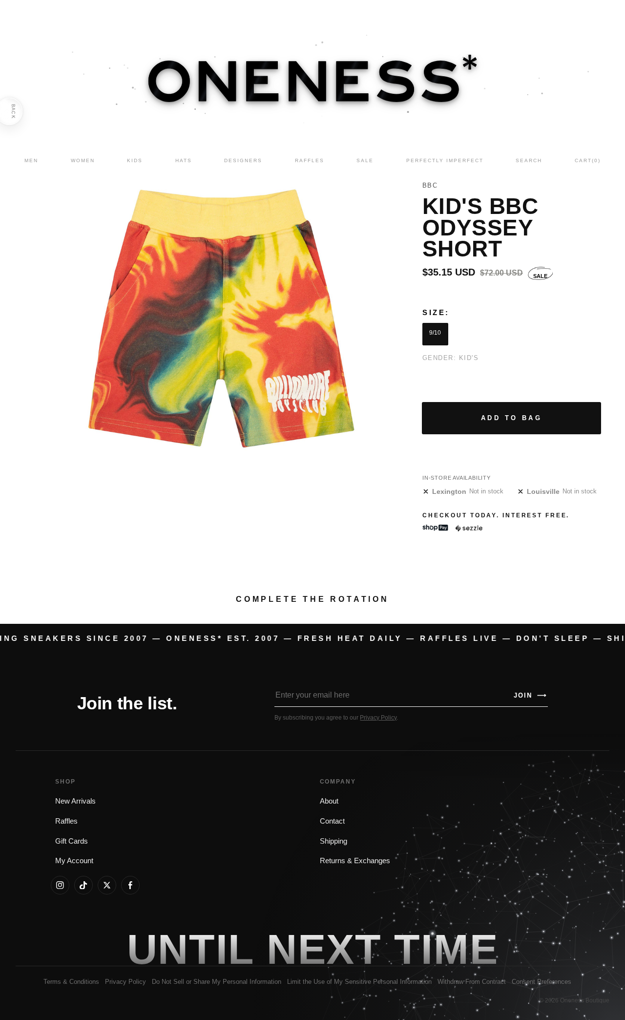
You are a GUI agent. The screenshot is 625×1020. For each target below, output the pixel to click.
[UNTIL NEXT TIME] (446, 949)
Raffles (66, 821)
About (329, 801)
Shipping (333, 841)
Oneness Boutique (584, 1000)
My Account (74, 861)
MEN (31, 160)
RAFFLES (309, 160)
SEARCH (529, 160)
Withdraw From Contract (472, 981)
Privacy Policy (378, 718)
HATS (183, 160)
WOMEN (83, 160)
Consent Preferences (541, 981)
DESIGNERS (243, 160)
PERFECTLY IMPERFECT (444, 160)
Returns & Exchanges (355, 861)
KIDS (135, 160)
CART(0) (588, 160)
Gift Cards (71, 841)
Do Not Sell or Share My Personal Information (216, 981)
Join (530, 695)
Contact (332, 821)
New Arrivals (75, 801)
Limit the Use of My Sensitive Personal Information (359, 981)
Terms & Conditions (71, 981)
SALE (365, 160)
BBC (430, 185)
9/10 (435, 332)
